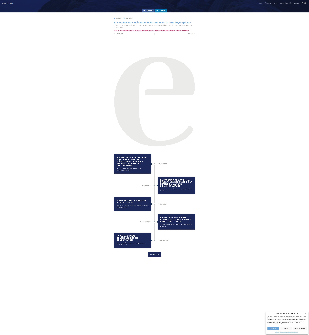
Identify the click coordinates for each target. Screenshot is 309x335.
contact (296, 3)
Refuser (286, 328)
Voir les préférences (300, 328)
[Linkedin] (302, 3)
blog (290, 3)
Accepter (273, 328)
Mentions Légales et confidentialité (289, 332)
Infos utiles (129, 18)
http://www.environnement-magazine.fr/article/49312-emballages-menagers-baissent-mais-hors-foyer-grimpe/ (151, 30)
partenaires (284, 3)
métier (260, 3)
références (267, 3)
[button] (306, 313)
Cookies (277, 332)
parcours (275, 3)
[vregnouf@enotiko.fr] (305, 3)
